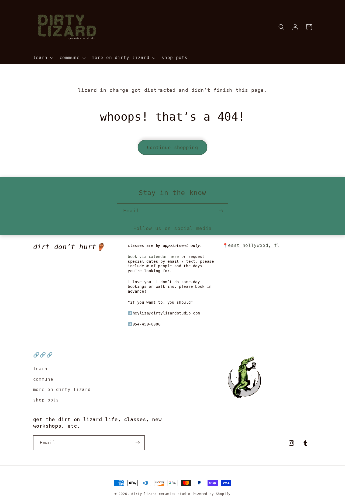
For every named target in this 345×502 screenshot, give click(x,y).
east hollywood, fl (254, 245)
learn (40, 368)
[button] (42, 57)
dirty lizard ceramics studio (160, 494)
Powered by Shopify (212, 494)
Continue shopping (172, 147)
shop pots (46, 400)
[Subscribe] (221, 210)
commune (43, 379)
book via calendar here (153, 256)
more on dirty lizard (62, 389)
